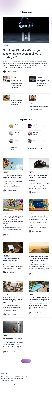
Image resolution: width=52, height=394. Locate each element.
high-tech (6, 45)
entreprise (13, 147)
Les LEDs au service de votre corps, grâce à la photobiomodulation (38, 108)
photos (16, 140)
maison (13, 96)
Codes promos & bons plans (18, 384)
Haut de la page (6, 390)
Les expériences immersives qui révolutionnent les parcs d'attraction (12, 177)
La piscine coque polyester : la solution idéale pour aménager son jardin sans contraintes (39, 299)
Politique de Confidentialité (34, 384)
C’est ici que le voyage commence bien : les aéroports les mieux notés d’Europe (16, 84)
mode (35, 140)
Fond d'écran (4, 384)
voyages (14, 77)
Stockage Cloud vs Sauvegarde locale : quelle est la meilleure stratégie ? (23, 53)
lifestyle (31, 103)
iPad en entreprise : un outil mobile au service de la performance (43, 82)
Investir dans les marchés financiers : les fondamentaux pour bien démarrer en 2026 (38, 217)
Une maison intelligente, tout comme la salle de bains (12, 339)
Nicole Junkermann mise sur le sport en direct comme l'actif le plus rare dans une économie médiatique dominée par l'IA (13, 219)
